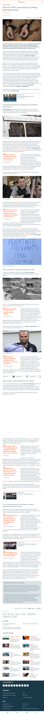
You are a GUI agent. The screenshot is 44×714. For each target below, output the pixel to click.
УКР (26, 712)
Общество (12, 644)
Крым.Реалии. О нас (7, 704)
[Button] (29, 18)
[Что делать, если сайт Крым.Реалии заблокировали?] (26, 675)
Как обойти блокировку (27, 697)
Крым (11, 667)
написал (20, 371)
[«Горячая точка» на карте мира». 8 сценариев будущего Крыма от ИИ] (6, 668)
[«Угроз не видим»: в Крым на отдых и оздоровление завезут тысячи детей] (26, 662)
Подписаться (5, 697)
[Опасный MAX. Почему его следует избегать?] (6, 675)
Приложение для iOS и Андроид (9, 695)
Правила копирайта (7, 708)
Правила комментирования (8, 706)
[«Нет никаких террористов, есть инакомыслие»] (9, 98)
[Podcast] (25, 685)
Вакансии (25, 706)
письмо (31, 438)
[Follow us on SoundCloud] (20, 685)
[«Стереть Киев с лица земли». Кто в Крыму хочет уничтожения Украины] (26, 637)
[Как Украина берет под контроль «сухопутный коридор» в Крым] (6, 637)
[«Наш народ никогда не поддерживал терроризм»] (9, 545)
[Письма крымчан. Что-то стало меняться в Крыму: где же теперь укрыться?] (6, 662)
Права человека (6, 5)
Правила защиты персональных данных (31, 708)
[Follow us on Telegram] (17, 685)
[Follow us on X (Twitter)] (6, 685)
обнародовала (27, 234)
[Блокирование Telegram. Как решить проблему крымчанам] (26, 668)
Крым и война (33, 636)
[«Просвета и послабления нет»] (9, 495)
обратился (17, 202)
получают (35, 574)
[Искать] (36, 712)
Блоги (11, 660)
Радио (24, 693)
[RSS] (22, 685)
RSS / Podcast (25, 695)
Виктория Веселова (6, 12)
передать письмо (22, 148)
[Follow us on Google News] (14, 685)
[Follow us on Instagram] (12, 685)
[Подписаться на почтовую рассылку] (27, 685)
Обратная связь (26, 704)
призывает (16, 150)
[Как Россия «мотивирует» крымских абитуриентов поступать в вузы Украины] (6, 645)
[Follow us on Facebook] (4, 685)
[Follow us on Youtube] (9, 685)
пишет (5, 304)
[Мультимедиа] (8, 712)
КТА (17, 712)
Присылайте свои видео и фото (9, 693)
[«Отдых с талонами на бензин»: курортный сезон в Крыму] (6, 654)
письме (37, 468)
